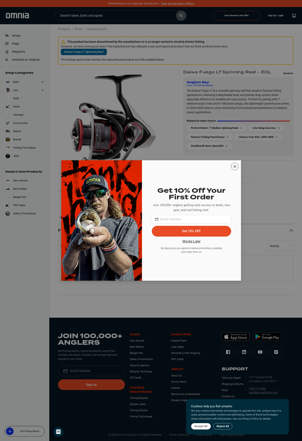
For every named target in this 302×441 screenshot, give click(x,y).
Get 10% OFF (191, 231)
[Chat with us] (58, 432)
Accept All (200, 426)
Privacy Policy (250, 418)
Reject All (223, 426)
